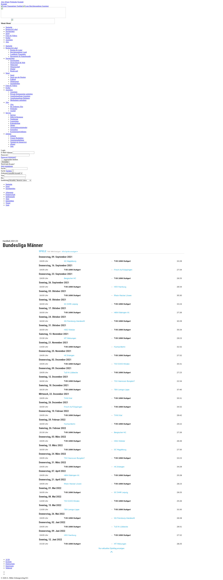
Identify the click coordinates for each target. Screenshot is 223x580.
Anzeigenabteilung (17, 140)
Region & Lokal (12, 29)
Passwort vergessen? (8, 157)
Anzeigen (9, 40)
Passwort (4, 155)
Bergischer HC (70, 278)
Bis (2, 178)
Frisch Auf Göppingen (123, 269)
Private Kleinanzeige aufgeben (21, 94)
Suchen (9, 171)
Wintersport (14, 81)
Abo (2, 2)
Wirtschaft (14, 65)
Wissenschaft (15, 67)
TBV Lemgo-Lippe (121, 389)
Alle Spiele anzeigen (69, 251)
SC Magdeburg (70, 261)
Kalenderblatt (15, 123)
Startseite (9, 27)
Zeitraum (4, 173)
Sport (8, 34)
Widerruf (9, 568)
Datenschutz (10, 564)
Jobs (11, 146)
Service (8, 113)
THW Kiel (68, 398)
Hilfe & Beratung (16, 117)
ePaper (7, 2)
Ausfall (13, 111)
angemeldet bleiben (11, 160)
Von (2, 176)
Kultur (8, 38)
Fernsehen (14, 130)
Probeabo (13, 2)
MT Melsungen (70, 338)
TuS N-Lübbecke (71, 372)
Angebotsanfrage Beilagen (20, 98)
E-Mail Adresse (6, 152)
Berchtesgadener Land (18, 52)
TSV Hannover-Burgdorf (124, 381)
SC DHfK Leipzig (71, 304)
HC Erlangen (69, 355)
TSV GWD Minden (122, 364)
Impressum (10, 566)
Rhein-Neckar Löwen (122, 295)
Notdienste (14, 119)
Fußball (13, 79)
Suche (3, 168)
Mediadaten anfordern (18, 100)
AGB (8, 560)
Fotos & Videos (11, 36)
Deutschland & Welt (17, 63)
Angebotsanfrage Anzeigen (20, 96)
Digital (12, 69)
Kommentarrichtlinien (18, 132)
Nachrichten (10, 31)
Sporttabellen (15, 84)
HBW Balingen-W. (122, 312)
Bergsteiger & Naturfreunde (20, 56)
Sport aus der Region (18, 77)
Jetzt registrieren (7, 166)
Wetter (12, 125)
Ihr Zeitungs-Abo (16, 107)
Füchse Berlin (119, 347)
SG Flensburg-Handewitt (74, 321)
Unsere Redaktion (16, 138)
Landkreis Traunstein (18, 54)
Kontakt (20, 2)
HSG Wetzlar (69, 329)
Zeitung (8, 134)
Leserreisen (14, 121)
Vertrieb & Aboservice (18, 142)
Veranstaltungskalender (18, 127)
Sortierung (5, 180)
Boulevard (14, 71)
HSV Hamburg (120, 287)
